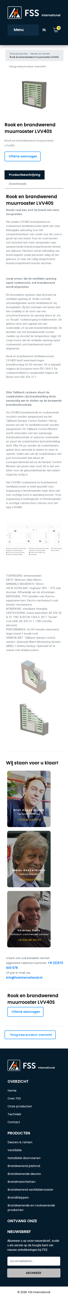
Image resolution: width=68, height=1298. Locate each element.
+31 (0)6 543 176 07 (29, 880)
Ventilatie (15, 1150)
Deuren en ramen (40, 53)
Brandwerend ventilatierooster (30, 1189)
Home (12, 1090)
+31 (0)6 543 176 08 (29, 819)
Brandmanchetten (21, 1182)
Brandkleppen (18, 1197)
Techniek (14, 1114)
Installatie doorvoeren (24, 1158)
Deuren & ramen (20, 1142)
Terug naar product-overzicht (27, 66)
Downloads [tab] (17, 184)
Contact (14, 1122)
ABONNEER (33, 1273)
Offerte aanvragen (23, 156)
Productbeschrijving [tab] (24, 175)
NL (44, 29)
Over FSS (14, 1098)
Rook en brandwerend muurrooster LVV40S (34, 57)
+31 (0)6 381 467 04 (29, 940)
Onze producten (19, 53)
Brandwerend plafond (24, 1166)
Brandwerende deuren (24, 1174)
